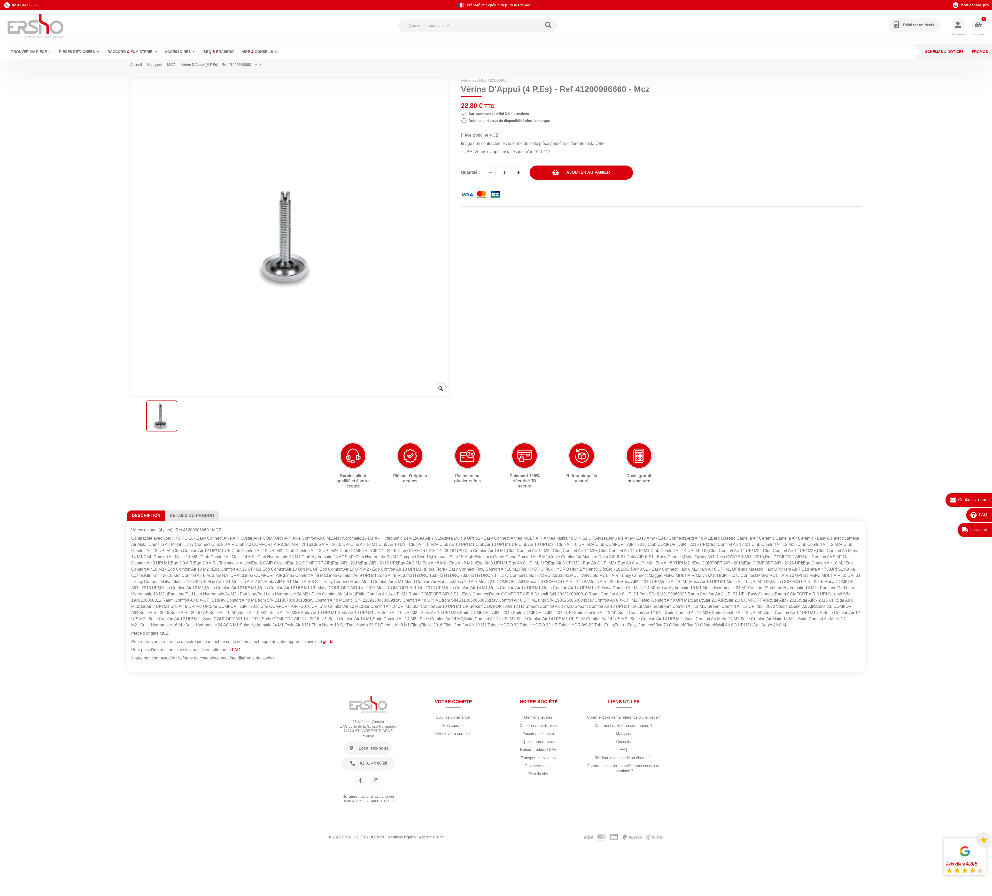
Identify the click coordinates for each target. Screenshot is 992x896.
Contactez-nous (972, 500)
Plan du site (538, 774)
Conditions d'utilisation (538, 725)
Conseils (623, 741)
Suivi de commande (453, 717)
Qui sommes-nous (538, 741)
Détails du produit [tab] (192, 515)
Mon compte (452, 725)
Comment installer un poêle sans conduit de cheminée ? (623, 768)
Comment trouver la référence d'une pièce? (623, 717)
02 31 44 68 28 (24, 5)
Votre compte (453, 701)
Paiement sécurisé (538, 733)
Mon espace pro (974, 5)
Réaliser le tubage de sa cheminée (623, 758)
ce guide (325, 641)
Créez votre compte (453, 733)
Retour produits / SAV (538, 749)
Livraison (978, 530)
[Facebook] (360, 780)
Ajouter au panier (588, 172)
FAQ (983, 515)
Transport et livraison (538, 758)
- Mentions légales (400, 837)
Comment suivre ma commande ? (623, 725)
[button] (958, 27)
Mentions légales (538, 717)
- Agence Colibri (430, 837)
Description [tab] (146, 515)
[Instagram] (376, 780)
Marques (623, 733)
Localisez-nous (374, 748)
